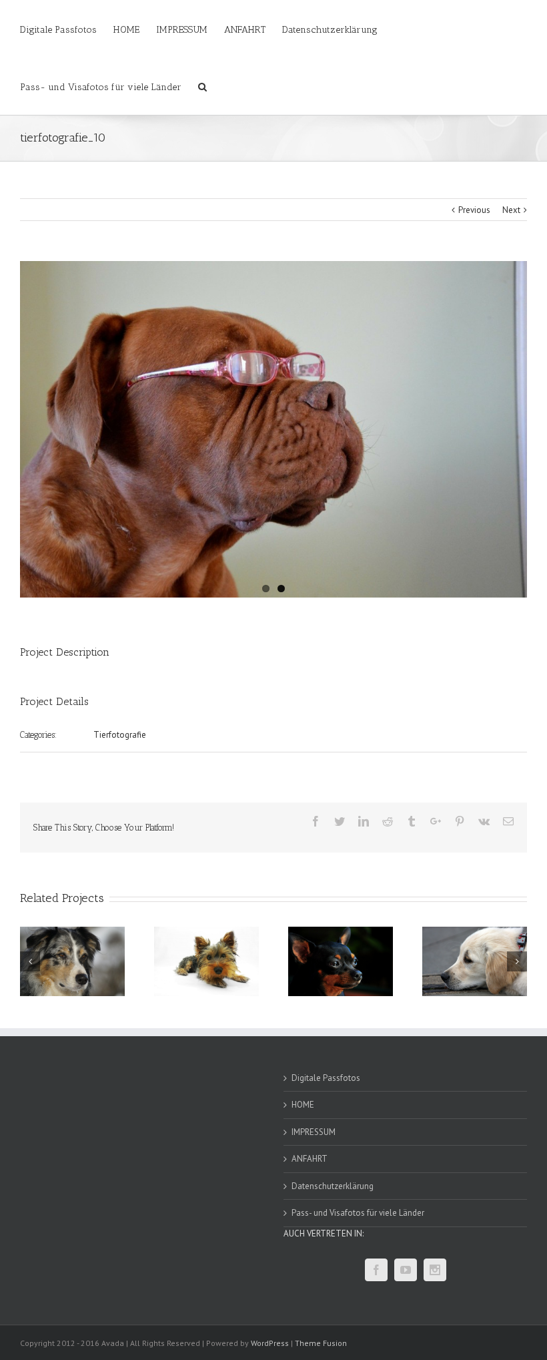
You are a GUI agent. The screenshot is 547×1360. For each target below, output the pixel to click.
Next (511, 210)
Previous (474, 210)
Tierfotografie (119, 734)
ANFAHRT (310, 1158)
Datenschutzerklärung (333, 1186)
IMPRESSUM (314, 1132)
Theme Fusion (321, 1343)
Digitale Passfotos (326, 1078)
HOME (303, 1104)
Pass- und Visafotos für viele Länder (358, 1212)
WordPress (270, 1343)
